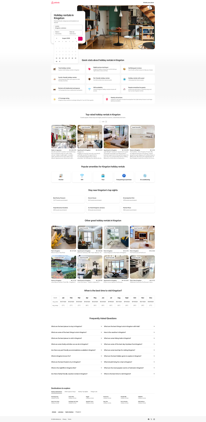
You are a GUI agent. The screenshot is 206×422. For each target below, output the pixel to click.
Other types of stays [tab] (70, 391)
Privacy (64, 419)
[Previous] (100, 121)
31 (59, 61)
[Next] (106, 121)
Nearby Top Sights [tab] (83, 391)
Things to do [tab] (94, 391)
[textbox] (61, 34)
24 (59, 58)
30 (56, 61)
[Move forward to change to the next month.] (75, 38)
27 (69, 58)
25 (62, 58)
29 (75, 58)
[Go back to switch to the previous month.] (56, 38)
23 (56, 58)
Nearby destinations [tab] (56, 391)
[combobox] (68, 28)
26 (66, 58)
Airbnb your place (148, 2)
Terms (69, 419)
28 (72, 58)
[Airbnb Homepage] (55, 2)
